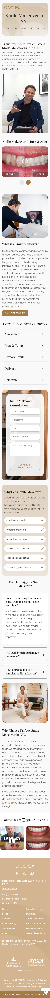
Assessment (23, 334)
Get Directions (9, 888)
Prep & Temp (23, 345)
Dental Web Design (17, 986)
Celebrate (23, 380)
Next (28, 182)
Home (5, 909)
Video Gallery (9, 923)
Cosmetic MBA (9, 903)
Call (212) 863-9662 (12, 994)
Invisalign (31, 913)
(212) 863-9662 (10, 894)
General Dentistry (35, 933)
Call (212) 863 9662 (15, 313)
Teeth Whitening (34, 918)
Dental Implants (34, 928)
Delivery (23, 368)
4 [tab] (31, 970)
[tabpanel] (25, 161)
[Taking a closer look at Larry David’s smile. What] (12, 838)
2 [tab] (24, 970)
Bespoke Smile (23, 357)
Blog (4, 933)
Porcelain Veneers (35, 923)
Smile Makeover (34, 909)
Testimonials (8, 928)
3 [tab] (28, 970)
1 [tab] (20, 970)
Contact (6, 918)
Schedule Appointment (25, 466)
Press (5, 913)
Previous (21, 182)
